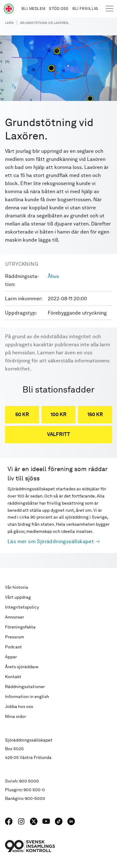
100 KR (58, 414)
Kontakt (13, 676)
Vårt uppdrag (18, 597)
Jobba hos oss (19, 706)
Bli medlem (33, 9)
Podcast (13, 646)
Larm (9, 23)
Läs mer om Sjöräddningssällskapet (50, 541)
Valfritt (58, 434)
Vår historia (16, 587)
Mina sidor (15, 716)
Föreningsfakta (20, 626)
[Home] (9, 9)
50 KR (22, 414)
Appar (11, 656)
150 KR (95, 414)
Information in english (27, 696)
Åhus (53, 276)
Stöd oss (59, 9)
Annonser (14, 617)
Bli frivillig (85, 9)
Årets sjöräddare (21, 666)
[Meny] (109, 8)
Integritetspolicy (22, 607)
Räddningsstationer (25, 686)
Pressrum (14, 636)
